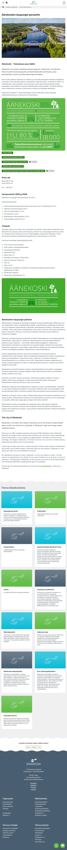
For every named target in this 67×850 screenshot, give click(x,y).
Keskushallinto (7, 804)
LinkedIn (33, 789)
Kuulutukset (38, 813)
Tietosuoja (38, 839)
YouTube (33, 787)
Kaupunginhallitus (40, 804)
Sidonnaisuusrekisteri (41, 808)
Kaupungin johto (8, 802)
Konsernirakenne (8, 806)
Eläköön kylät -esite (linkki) (12, 166)
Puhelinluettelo (39, 830)
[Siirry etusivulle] (33, 4)
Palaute (37, 835)
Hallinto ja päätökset (11, 7)
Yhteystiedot (39, 833)
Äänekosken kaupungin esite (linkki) (15, 162)
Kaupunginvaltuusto (41, 802)
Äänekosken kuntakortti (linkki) (13, 157)
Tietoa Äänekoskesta (25, 7)
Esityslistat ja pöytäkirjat (42, 811)
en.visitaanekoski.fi (45, 466)
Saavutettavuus (39, 842)
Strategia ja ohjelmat (9, 830)
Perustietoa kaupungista (42, 828)
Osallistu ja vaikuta (41, 815)
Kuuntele (34, 161)
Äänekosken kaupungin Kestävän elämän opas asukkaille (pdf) (23, 171)
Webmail (5, 815)
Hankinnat (6, 837)
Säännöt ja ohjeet (8, 833)
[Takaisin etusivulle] (2, 7)
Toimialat (5, 808)
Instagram (33, 785)
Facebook (33, 783)
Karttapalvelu (39, 837)
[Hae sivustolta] (3, 3)
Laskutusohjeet (7, 835)
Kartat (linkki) (7, 153)
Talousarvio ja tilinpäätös (10, 828)
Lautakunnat (39, 806)
